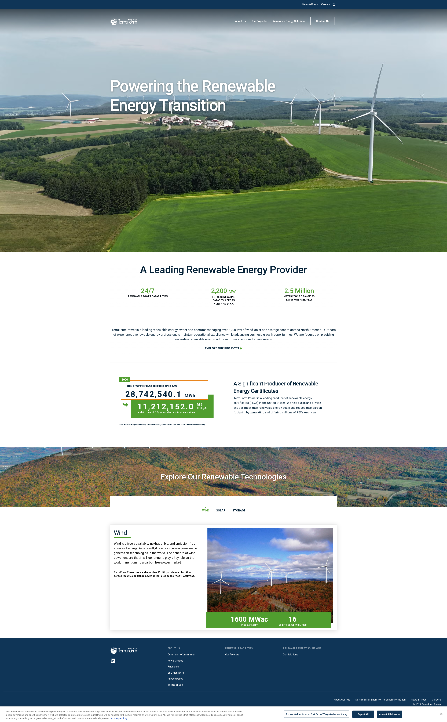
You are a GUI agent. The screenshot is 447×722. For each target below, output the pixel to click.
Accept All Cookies (389, 714)
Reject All (363, 714)
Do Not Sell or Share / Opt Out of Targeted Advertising (316, 714)
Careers (325, 4)
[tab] (205, 510)
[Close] (441, 714)
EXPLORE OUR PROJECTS (222, 348)
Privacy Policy (119, 718)
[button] (334, 4)
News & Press (310, 4)
